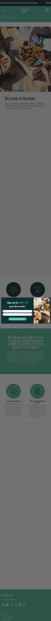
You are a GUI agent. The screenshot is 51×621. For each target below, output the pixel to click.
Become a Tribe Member (17, 319)
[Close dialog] (48, 300)
